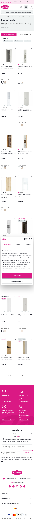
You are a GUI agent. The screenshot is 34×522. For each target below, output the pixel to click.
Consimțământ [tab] (6, 244)
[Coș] (26, 7)
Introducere (4, 16)
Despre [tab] (28, 244)
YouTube (17, 486)
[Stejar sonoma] (5, 82)
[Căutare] (3, 12)
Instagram (13, 486)
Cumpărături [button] (5, 493)
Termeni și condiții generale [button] (10, 503)
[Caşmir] (5, 331)
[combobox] (25, 34)
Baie (9, 16)
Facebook (10, 486)
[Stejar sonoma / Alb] (22, 82)
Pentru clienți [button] (5, 498)
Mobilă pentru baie (17, 16)
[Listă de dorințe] (21, 7)
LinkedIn (24, 486)
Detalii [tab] (18, 244)
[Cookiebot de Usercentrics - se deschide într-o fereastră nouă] (24, 239)
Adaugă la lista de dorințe (15, 48)
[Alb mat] (19, 82)
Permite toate (17, 275)
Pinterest (21, 486)
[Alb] (2, 82)
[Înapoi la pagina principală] (5, 7)
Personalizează (16, 281)
